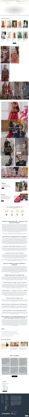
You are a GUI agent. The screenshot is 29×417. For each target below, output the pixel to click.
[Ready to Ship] (21, 146)
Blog (3, 1)
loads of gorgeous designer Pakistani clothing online (10, 322)
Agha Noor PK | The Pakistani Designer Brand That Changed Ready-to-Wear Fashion (23, 349)
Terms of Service (2, 402)
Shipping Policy (2, 401)
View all (14, 43)
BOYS (16, 112)
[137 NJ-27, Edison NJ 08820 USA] (14, 386)
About (1, 1)
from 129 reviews (14, 208)
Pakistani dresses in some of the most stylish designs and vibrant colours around (14, 230)
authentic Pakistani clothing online (19, 307)
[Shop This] (14, 129)
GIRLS (13, 112)
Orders (12, 1)
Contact (10, 1)
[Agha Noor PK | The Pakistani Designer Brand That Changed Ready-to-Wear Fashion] (23, 344)
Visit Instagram (14, 376)
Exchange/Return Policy (6, 1)
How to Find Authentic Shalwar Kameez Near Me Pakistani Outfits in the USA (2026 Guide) (14, 349)
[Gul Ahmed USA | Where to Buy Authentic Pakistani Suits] (5, 344)
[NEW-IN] (7, 146)
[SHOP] (5, 54)
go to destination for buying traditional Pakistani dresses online (18, 276)
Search (2, 395)
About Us (2, 396)
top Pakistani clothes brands (12, 238)
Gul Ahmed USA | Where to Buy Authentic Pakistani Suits (5, 348)
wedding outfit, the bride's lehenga (6, 279)
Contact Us (2, 397)
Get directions (5, 391)
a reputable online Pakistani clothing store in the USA (13, 225)
